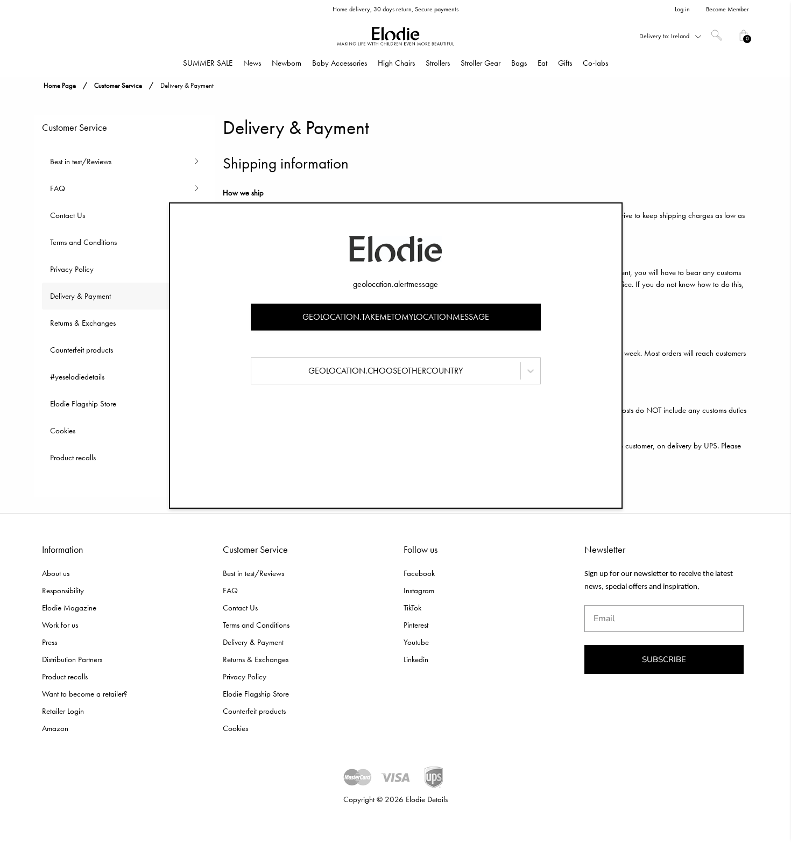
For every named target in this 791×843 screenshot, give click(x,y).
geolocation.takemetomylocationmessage (395, 316)
